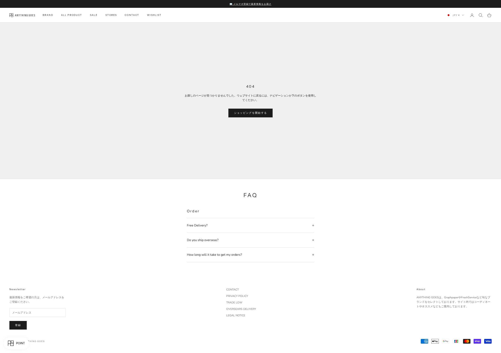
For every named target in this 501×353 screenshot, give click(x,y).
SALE (94, 15)
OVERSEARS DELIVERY (241, 309)
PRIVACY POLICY (237, 296)
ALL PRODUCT (71, 15)
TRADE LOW (234, 302)
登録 (18, 325)
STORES (111, 15)
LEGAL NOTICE (235, 315)
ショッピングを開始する (250, 113)
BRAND (48, 15)
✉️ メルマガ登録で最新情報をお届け (251, 4)
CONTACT (132, 15)
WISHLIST (154, 15)
